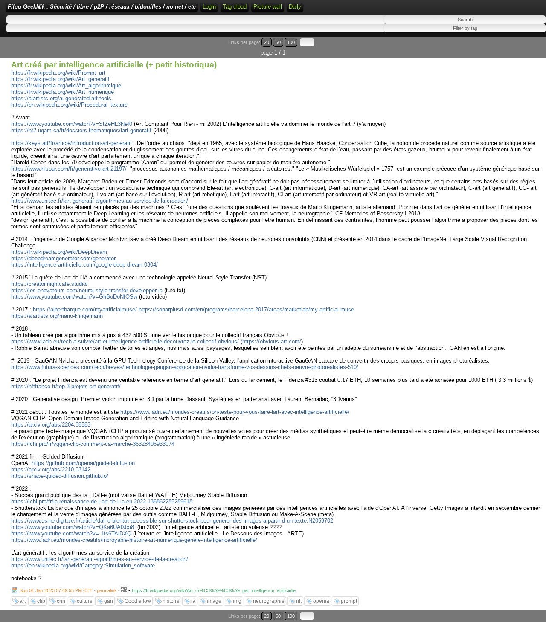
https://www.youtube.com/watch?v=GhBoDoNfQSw (74, 297)
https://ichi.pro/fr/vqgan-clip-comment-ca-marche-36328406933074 (92, 444)
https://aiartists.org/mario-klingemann (57, 316)
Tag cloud (235, 6)
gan (108, 601)
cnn (61, 601)
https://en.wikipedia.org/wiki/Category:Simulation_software (83, 565)
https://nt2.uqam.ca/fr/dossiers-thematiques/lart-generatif (81, 130)
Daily (295, 6)
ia (193, 601)
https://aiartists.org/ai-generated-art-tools (61, 98)
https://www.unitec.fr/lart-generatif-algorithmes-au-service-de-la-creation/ (99, 201)
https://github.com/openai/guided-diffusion (83, 463)
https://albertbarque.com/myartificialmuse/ (85, 309)
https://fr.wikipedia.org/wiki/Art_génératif (60, 79)
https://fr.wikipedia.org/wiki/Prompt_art (58, 73)
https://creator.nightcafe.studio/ (49, 284)
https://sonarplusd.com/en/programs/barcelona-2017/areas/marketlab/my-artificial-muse (246, 309)
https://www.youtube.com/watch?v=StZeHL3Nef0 (71, 124)
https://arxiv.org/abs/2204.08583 (50, 424)
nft (299, 601)
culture (85, 601)
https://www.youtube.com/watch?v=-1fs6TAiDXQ (71, 533)
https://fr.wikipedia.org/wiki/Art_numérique (62, 92)
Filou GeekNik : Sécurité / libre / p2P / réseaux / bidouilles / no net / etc (102, 6)
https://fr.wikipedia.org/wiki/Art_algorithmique (66, 85)
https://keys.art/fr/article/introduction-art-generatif (71, 143)
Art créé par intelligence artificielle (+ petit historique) (114, 64)
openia (321, 601)
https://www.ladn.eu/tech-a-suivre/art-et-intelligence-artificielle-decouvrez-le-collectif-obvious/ (125, 341)
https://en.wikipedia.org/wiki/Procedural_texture (69, 105)
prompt (349, 601)
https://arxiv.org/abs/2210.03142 (50, 469)
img (237, 601)
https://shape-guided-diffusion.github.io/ (59, 476)
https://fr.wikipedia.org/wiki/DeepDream (59, 252)
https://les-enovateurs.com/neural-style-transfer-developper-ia (87, 290)
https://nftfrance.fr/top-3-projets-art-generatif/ (66, 386)
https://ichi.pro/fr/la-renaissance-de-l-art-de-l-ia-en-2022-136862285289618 (101, 501)
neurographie (269, 601)
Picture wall (267, 6)
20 (266, 42)
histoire (171, 601)
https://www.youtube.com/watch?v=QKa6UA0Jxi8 (72, 527)
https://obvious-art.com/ (271, 341)
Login (209, 6)
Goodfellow (138, 601)
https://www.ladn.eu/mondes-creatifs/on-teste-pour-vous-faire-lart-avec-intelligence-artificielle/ (234, 412)
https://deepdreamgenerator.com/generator (63, 258)
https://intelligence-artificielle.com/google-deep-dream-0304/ (84, 265)
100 (291, 42)
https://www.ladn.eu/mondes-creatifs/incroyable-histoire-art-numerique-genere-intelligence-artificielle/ (134, 540)
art (23, 601)
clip (41, 601)
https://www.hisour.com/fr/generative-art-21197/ (69, 169)
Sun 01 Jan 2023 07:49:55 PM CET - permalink (68, 590)
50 (278, 42)
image (214, 601)
